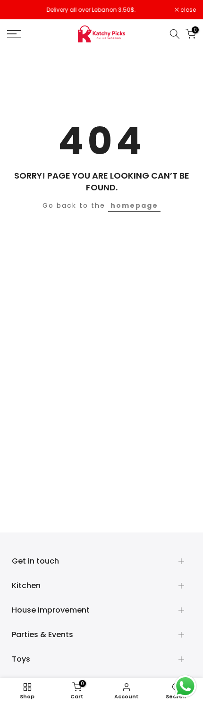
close (187, 10)
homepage (134, 205)
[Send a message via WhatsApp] (185, 686)
